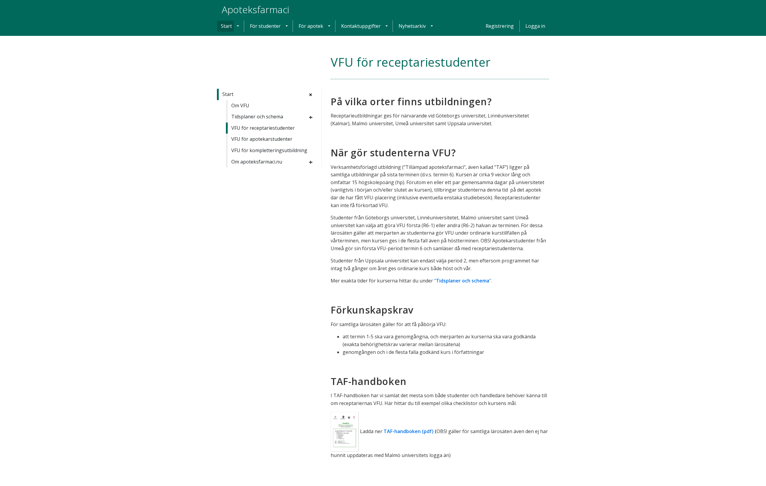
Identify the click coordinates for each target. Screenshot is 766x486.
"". (463, 280)
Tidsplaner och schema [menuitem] (257, 116)
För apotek (311, 26)
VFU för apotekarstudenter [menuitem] (261, 139)
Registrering (500, 26)
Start (226, 26)
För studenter (265, 26)
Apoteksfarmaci (255, 9)
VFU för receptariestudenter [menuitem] (263, 128)
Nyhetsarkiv (412, 26)
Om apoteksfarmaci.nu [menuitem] (256, 161)
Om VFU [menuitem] (240, 105)
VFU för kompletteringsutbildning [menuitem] (269, 150)
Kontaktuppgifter (361, 26)
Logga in (535, 26)
